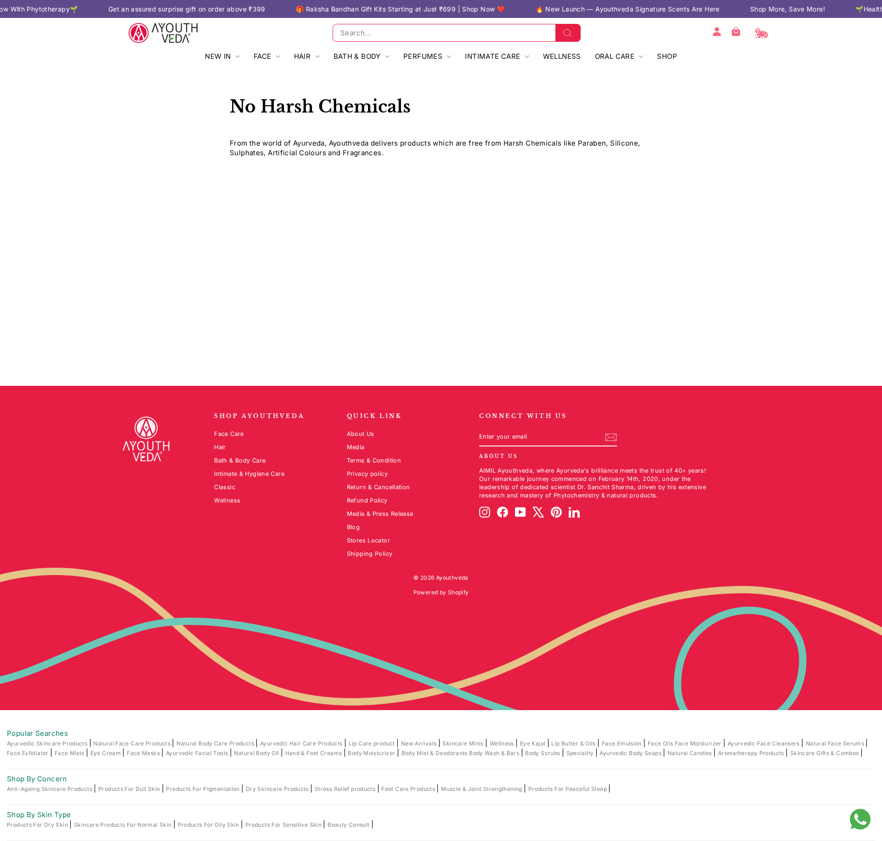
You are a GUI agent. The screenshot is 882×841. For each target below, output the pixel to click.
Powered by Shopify (441, 592)
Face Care (228, 433)
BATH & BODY (358, 56)
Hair (220, 447)
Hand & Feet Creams (314, 753)
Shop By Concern (37, 778)
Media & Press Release (380, 513)
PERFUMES (423, 56)
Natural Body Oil (257, 753)
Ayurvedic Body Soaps (631, 753)
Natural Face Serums (836, 743)
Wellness (227, 500)
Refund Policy (367, 500)
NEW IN (219, 56)
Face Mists (70, 753)
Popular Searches (37, 733)
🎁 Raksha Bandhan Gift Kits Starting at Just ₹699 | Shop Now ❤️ (371, 9)
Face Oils (661, 743)
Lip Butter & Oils (574, 743)
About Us (360, 433)
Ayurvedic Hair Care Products (302, 743)
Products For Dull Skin (130, 788)
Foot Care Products (408, 788)
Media (356, 447)
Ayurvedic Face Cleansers (764, 743)
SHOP (667, 56)
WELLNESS (562, 56)
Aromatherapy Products (752, 753)
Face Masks (144, 753)
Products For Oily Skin (209, 824)
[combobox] (457, 33)
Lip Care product (372, 743)
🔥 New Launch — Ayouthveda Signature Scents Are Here (598, 9)
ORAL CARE (616, 56)
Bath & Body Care (240, 460)
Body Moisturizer (372, 753)
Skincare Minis (463, 743)
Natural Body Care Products (215, 743)
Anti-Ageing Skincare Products (50, 788)
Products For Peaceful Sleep (568, 788)
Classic (224, 487)
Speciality (580, 753)
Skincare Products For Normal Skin (123, 824)
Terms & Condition (374, 460)
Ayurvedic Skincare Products (48, 743)
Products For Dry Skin (38, 824)
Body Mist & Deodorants (435, 753)
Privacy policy (367, 473)
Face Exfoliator (28, 753)
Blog (353, 527)
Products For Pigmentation (203, 788)
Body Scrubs (543, 753)
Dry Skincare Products (278, 788)
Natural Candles (690, 753)
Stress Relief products (346, 788)
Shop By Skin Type (39, 814)
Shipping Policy (370, 553)
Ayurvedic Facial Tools (198, 753)
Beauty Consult (349, 824)
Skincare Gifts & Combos (825, 753)
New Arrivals (419, 743)
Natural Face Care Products (132, 743)
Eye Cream (106, 753)
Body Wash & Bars (494, 753)
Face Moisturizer (699, 743)
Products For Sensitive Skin (284, 824)
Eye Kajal (533, 743)
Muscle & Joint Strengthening (482, 788)
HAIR (303, 56)
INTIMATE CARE (493, 56)
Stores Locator (368, 540)
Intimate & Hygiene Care (249, 473)
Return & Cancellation (378, 487)
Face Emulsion (622, 743)
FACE (263, 56)
